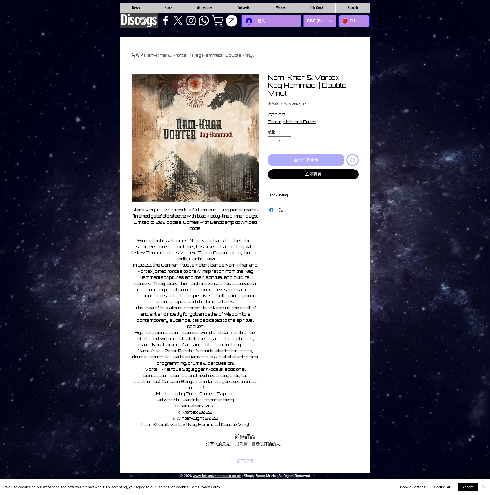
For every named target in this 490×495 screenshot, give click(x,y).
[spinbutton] (279, 141)
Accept (467, 486)
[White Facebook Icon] (165, 20)
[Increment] (287, 141)
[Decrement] (272, 141)
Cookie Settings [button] (412, 486)
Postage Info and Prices (292, 121)
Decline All (442, 486)
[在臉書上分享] (271, 210)
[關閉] (484, 487)
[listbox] (319, 21)
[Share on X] (281, 210)
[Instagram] (191, 20)
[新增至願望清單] (352, 160)
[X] (178, 20)
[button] (226, 21)
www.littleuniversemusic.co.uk (217, 476)
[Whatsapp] (204, 20)
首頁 (135, 55)
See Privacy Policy (205, 486)
